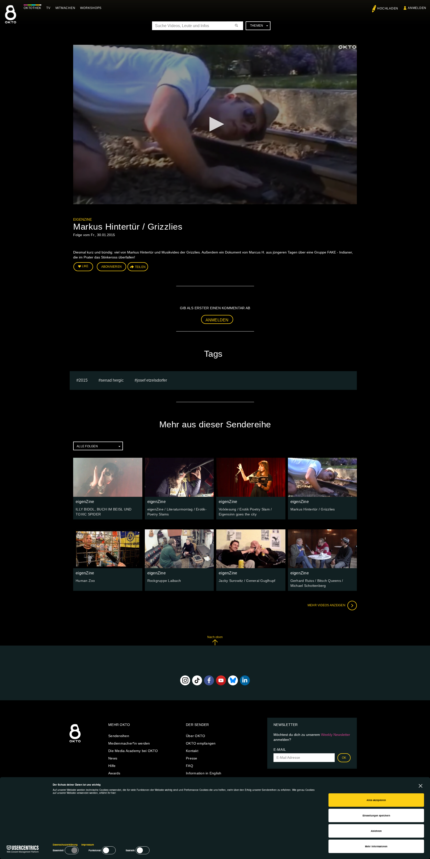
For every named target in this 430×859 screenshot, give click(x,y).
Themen (256, 25)
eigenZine (82, 219)
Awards (114, 773)
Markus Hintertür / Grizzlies (312, 509)
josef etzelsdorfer (152, 380)
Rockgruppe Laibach (164, 581)
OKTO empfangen (201, 743)
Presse (191, 758)
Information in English (203, 773)
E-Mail (279, 750)
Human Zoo (85, 581)
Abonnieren (111, 266)
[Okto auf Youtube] (221, 680)
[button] (215, 124)
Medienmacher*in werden (129, 743)
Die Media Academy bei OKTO (133, 751)
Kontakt (192, 751)
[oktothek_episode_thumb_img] (107, 477)
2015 (83, 380)
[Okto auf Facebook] (209, 680)
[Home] (75, 742)
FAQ (189, 766)
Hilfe (111, 766)
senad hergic (112, 380)
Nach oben (215, 637)
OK (344, 757)
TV (48, 8)
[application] (215, 124)
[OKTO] (10, 18)
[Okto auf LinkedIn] (245, 680)
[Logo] (347, 47)
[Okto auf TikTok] (197, 680)
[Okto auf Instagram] (185, 680)
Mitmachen (65, 8)
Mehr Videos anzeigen (327, 605)
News (112, 758)
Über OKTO (195, 736)
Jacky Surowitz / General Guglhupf (247, 581)
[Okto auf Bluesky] (233, 680)
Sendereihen (118, 736)
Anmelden (217, 320)
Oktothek (32, 8)
